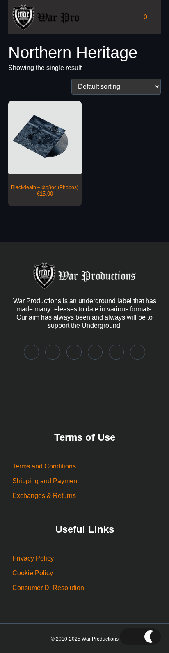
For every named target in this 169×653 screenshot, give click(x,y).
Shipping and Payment (45, 480)
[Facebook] (95, 352)
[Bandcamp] (31, 352)
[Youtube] (116, 352)
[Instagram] (52, 352)
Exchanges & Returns (44, 495)
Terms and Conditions (44, 466)
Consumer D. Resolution (48, 587)
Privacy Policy (33, 558)
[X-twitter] (74, 352)
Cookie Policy (32, 573)
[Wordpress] (137, 352)
